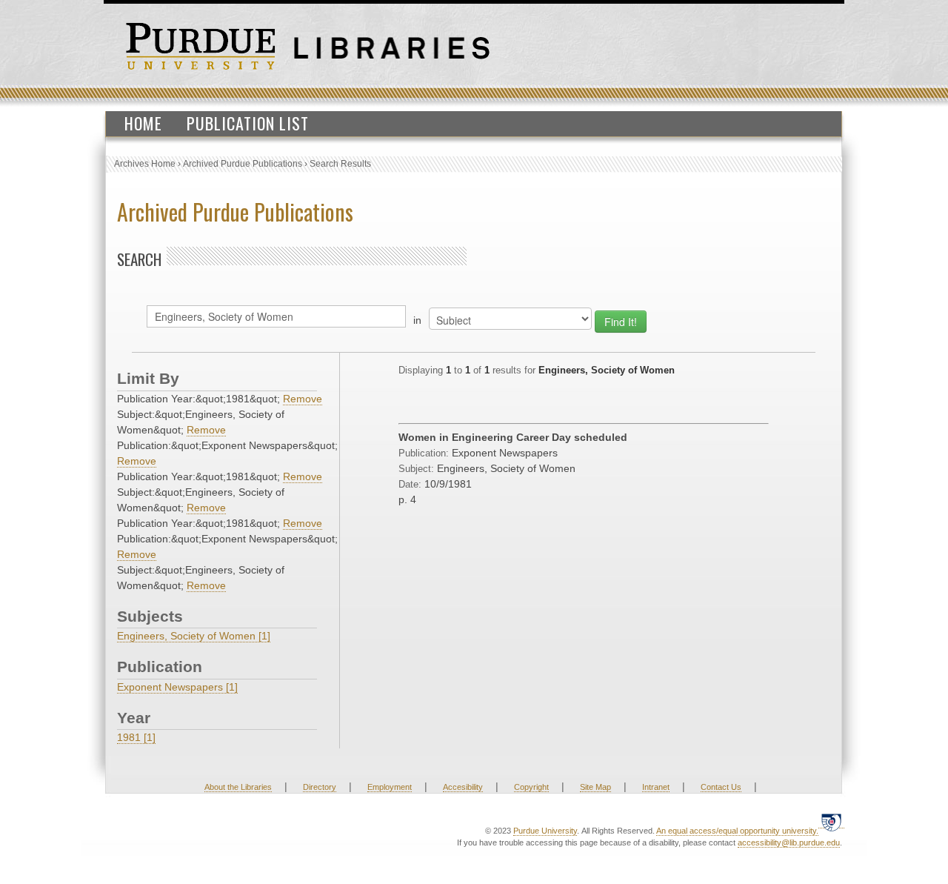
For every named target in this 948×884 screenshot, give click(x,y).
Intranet (656, 786)
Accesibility (463, 786)
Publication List (248, 123)
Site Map (595, 786)
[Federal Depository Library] (831, 822)
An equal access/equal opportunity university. (737, 830)
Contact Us (721, 786)
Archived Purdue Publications (242, 164)
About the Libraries (238, 786)
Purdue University (545, 830)
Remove (302, 399)
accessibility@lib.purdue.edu (789, 842)
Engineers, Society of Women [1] (193, 636)
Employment (389, 786)
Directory (319, 786)
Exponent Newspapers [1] (177, 687)
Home (143, 123)
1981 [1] (136, 737)
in (417, 320)
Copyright (531, 786)
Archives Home (145, 164)
